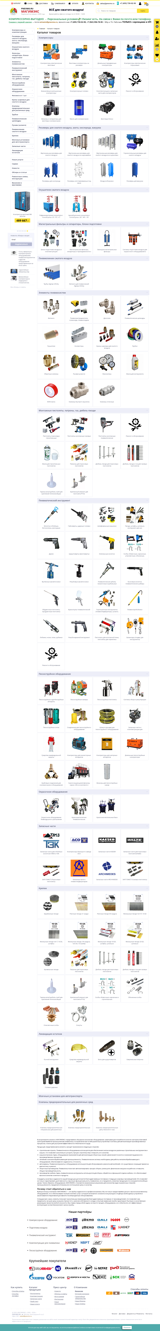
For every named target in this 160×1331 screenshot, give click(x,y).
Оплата (75, 3)
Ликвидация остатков (17, 151)
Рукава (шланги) (19, 125)
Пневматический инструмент (19, 69)
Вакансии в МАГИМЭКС (17, 184)
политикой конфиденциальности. (107, 1327)
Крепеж (15, 135)
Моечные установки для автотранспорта (20, 141)
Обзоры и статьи (19, 172)
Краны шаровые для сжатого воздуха (21, 101)
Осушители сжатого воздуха (20, 48)
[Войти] (157, 32)
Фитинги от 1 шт (19, 95)
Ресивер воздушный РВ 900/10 (22, 215)
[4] (22, 231)
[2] (19, 231)
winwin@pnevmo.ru (49, 22)
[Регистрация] (157, 39)
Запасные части (19, 146)
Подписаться (21, 244)
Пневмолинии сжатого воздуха (19, 130)
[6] (25, 231)
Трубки (15, 114)
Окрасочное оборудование (18, 90)
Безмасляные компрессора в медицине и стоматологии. (24, 280)
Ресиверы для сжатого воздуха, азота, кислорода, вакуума (19, 39)
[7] (27, 231)
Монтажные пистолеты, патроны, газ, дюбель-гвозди (21, 76)
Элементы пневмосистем (18, 63)
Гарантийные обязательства (24, 271)
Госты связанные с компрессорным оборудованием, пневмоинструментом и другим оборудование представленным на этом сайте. (27, 258)
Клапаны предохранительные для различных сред (21, 108)
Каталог (17, 3)
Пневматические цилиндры (19, 120)
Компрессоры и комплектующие (19, 31)
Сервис (15, 164)
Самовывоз (60, 3)
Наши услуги (17, 160)
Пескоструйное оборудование (18, 84)
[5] (24, 231)
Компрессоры (46, 37)
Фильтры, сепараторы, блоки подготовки (20, 55)
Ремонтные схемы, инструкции (20, 177)
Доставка (43, 3)
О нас (30, 3)
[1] (17, 231)
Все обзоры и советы (18, 287)
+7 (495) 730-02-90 (128, 3)
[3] (20, 231)
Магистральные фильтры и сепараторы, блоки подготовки (70, 224)
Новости (15, 168)
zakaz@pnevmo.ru (107, 3)
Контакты (89, 3)
